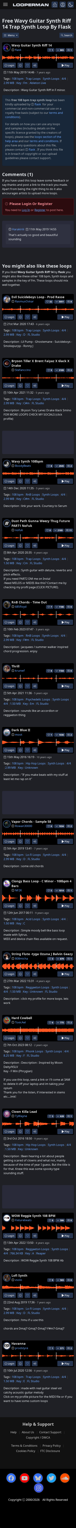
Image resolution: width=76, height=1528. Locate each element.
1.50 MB (9, 563)
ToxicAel (20, 1022)
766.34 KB (16, 1253)
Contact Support (50, 1432)
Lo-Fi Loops (33, 855)
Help (13, 1432)
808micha (21, 958)
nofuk (19, 530)
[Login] (54, 4)
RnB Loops (33, 494)
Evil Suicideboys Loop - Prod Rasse (37, 297)
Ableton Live (38, 83)
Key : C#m (23, 403)
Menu (11, 35)
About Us (28, 1432)
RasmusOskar (24, 301)
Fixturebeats (23, 1220)
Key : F (20, 1055)
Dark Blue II (20, 730)
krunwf (20, 671)
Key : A (29, 1253)
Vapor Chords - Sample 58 (31, 821)
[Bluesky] (38, 1478)
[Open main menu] (5, 4)
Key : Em (28, 704)
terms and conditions (44, 141)
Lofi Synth (19, 1275)
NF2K (18, 890)
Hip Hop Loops (36, 763)
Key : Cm (22, 563)
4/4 (64, 79)
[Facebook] (11, 1478)
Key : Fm (21, 83)
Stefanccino (23, 370)
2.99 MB (9, 83)
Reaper (41, 1253)
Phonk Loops (34, 1051)
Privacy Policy (52, 1446)
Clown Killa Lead (24, 1111)
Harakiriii (18, 229)
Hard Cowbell (21, 1018)
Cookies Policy (25, 1451)
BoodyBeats (23, 466)
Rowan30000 (23, 826)
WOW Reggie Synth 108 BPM (33, 1216)
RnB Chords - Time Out (29, 602)
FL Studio (34, 335)
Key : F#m (22, 640)
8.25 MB (9, 1055)
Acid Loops (33, 919)
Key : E (20, 1381)
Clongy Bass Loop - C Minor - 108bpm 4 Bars (41, 883)
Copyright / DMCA (38, 1437)
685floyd (21, 607)
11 (70, 530)
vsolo (18, 1280)
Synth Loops (51, 79)
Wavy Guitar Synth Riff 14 (31, 45)
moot (18, 735)
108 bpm (18, 79)
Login (10, 65)
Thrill (15, 666)
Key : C (20, 923)
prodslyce (21, 1348)
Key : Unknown (28, 768)
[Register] (62, 4)
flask (18, 50)
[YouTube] (25, 1478)
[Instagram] (39, 1488)
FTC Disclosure (50, 1451)
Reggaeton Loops (37, 987)
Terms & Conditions (24, 1446)
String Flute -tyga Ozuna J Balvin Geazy (42, 954)
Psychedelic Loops (38, 699)
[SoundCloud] (65, 1478)
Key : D (20, 335)
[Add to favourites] (27, 65)
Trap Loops (33, 79)
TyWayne (21, 1116)
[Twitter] (51, 1478)
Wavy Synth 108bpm (27, 461)
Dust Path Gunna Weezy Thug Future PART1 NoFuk (40, 523)
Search (68, 35)
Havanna (18, 1343)
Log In (26, 210)
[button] (70, 4)
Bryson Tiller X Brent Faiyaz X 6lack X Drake (40, 363)
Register (40, 210)
